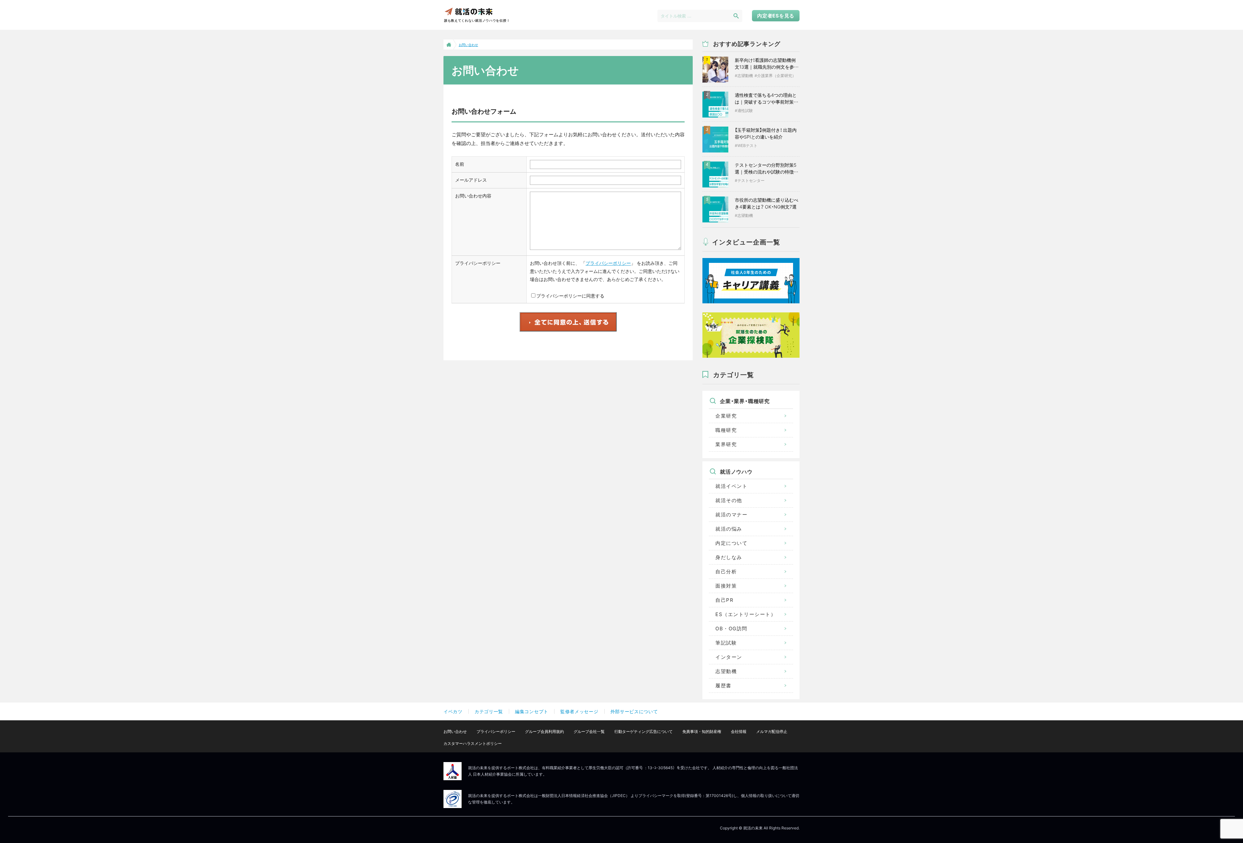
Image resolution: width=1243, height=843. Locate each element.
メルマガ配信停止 (771, 731)
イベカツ (453, 711)
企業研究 (726, 416)
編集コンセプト (531, 711)
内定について (731, 543)
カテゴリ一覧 (489, 711)
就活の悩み (728, 529)
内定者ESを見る (775, 16)
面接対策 (726, 586)
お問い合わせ (455, 731)
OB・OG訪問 (731, 628)
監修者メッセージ (579, 711)
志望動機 (726, 671)
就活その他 (728, 500)
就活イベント (731, 486)
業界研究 (726, 444)
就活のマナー (731, 514)
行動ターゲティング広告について (643, 731)
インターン (728, 657)
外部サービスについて (634, 711)
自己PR (724, 600)
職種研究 (726, 430)
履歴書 (723, 685)
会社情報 (738, 731)
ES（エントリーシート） (745, 614)
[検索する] (736, 15)
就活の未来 (468, 11)
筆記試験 (726, 643)
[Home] (448, 44)
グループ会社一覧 (589, 731)
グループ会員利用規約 (544, 731)
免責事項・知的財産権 (701, 731)
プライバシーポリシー (608, 263)
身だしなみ (728, 557)
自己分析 (726, 571)
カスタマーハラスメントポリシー (472, 743)
